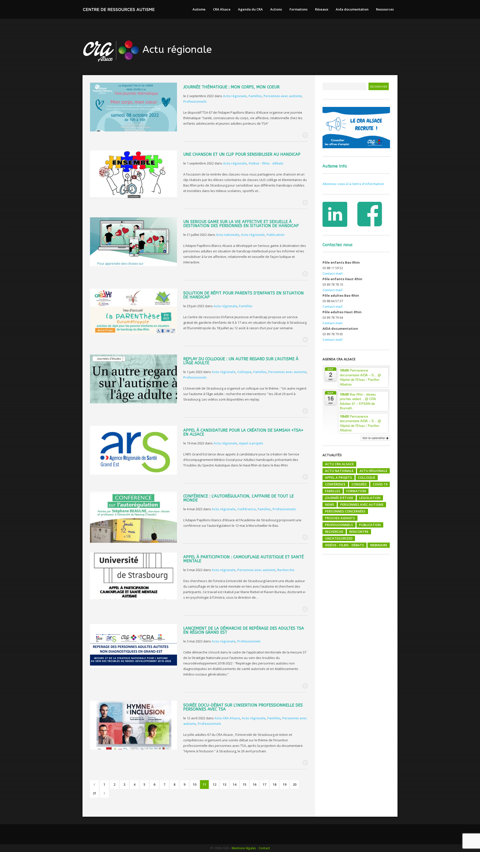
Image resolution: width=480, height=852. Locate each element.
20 (294, 784)
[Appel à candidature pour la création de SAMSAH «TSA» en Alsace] (133, 451)
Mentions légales (244, 848)
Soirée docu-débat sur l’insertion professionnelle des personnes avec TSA (243, 707)
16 (254, 784)
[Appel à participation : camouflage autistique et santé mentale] (133, 577)
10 (194, 784)
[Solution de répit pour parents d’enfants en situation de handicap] (133, 312)
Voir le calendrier (374, 438)
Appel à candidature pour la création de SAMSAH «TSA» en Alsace (243, 432)
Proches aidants (340, 518)
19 (284, 784)
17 (264, 784)
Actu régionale (235, 96)
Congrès (359, 484)
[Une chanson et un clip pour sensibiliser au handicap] (133, 175)
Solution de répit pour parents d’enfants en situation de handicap (243, 295)
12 (214, 784)
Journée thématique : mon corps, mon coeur (231, 87)
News (329, 504)
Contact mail (332, 273)
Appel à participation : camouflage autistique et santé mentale (243, 559)
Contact (264, 848)
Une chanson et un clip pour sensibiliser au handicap (241, 154)
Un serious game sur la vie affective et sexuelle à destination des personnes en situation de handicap (241, 223)
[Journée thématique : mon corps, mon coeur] (133, 108)
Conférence (246, 509)
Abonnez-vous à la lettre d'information (353, 184)
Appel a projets (251, 443)
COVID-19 (380, 484)
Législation (369, 497)
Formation (356, 491)
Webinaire (378, 545)
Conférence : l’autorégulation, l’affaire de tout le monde (238, 498)
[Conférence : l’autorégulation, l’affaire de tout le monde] (133, 518)
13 (224, 784)
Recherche (285, 570)
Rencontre (358, 531)
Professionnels (194, 101)
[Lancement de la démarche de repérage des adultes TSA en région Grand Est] (133, 646)
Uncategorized (338, 538)
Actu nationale (227, 234)
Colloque (244, 372)
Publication (275, 234)
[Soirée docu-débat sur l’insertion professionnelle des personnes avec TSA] (133, 726)
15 (244, 784)
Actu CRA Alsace (227, 718)
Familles (255, 96)
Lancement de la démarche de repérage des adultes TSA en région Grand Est (243, 630)
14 (234, 784)
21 (94, 793)
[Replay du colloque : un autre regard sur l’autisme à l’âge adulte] (133, 380)
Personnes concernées (345, 511)
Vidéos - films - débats (265, 163)
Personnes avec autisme (283, 96)
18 (274, 784)
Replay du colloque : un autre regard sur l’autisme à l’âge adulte (240, 361)
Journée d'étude (339, 497)
